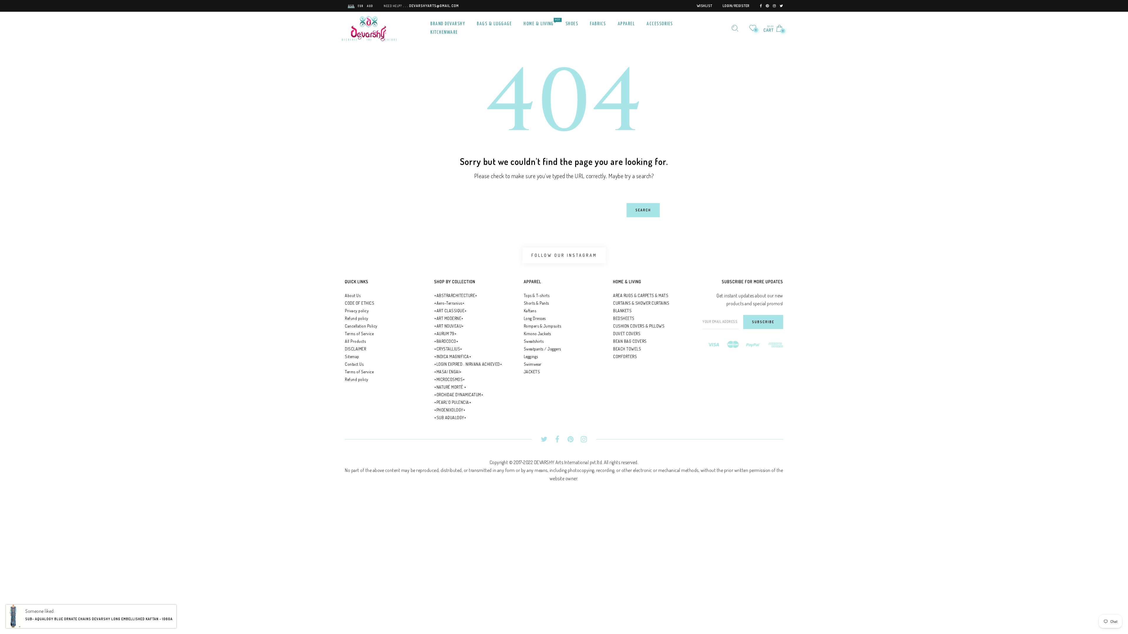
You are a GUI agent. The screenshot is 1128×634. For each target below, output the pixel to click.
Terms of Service (359, 333)
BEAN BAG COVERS (630, 341)
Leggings (531, 356)
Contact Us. (354, 364)
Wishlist (704, 6)
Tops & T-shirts (537, 295)
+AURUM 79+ (445, 333)
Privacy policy (357, 310)
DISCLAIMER (355, 348)
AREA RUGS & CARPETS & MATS (640, 295)
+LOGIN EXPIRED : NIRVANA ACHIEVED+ (468, 364)
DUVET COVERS (626, 333)
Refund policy (356, 318)
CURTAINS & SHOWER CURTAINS (641, 303)
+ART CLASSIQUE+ (450, 310)
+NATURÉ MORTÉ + (450, 387)
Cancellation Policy (361, 325)
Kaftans (530, 310)
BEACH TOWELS (627, 348)
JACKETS (532, 371)
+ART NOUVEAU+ (449, 325)
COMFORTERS (625, 356)
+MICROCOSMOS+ (449, 379)
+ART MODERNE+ (449, 318)
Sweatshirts (534, 341)
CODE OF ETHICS (359, 303)
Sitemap (352, 356)
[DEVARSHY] (369, 28)
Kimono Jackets (537, 333)
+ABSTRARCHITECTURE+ (455, 295)
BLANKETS (622, 310)
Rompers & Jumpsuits (542, 325)
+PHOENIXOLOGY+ (449, 409)
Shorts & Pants (536, 303)
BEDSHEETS (623, 318)
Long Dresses (535, 318)
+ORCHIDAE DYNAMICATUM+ (458, 394)
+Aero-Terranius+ (449, 303)
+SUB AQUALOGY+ (450, 417)
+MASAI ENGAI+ (448, 371)
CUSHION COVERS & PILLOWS (638, 325)
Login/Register (736, 6)
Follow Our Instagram (564, 255)
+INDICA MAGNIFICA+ (452, 356)
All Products (355, 341)
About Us (352, 295)
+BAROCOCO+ (446, 341)
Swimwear (533, 364)
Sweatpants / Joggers (542, 348)
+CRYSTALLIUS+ (448, 348)
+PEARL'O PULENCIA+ (452, 402)
